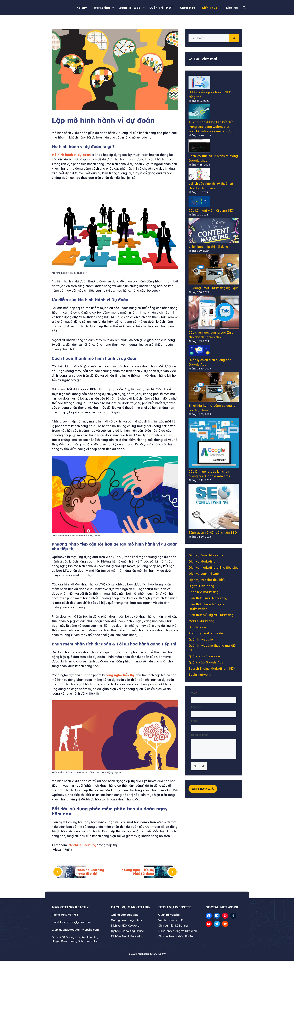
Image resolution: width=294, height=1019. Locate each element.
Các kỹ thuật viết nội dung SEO (211, 210)
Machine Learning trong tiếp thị (90, 872)
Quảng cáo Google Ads (206, 662)
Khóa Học (187, 7)
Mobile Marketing (201, 621)
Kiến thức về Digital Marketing (211, 615)
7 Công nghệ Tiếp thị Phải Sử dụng (137, 872)
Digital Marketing (201, 586)
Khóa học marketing (203, 592)
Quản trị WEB (130, 7)
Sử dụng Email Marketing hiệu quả (214, 288)
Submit (199, 766)
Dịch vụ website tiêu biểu (207, 580)
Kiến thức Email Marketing (208, 598)
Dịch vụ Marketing (202, 561)
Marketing (102, 7)
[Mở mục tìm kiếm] (245, 7)
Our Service (197, 627)
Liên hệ (232, 7)
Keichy (82, 7)
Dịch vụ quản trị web (204, 574)
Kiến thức (210, 7)
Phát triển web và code (206, 633)
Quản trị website (201, 639)
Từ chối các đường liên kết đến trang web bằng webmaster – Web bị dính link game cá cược (211, 126)
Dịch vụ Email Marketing (206, 555)
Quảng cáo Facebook (204, 656)
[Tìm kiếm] (234, 38)
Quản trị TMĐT (161, 7)
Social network (200, 675)
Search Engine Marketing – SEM (212, 668)
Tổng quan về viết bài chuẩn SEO (213, 532)
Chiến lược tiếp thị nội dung (208, 247)
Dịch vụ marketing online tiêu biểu (214, 567)
